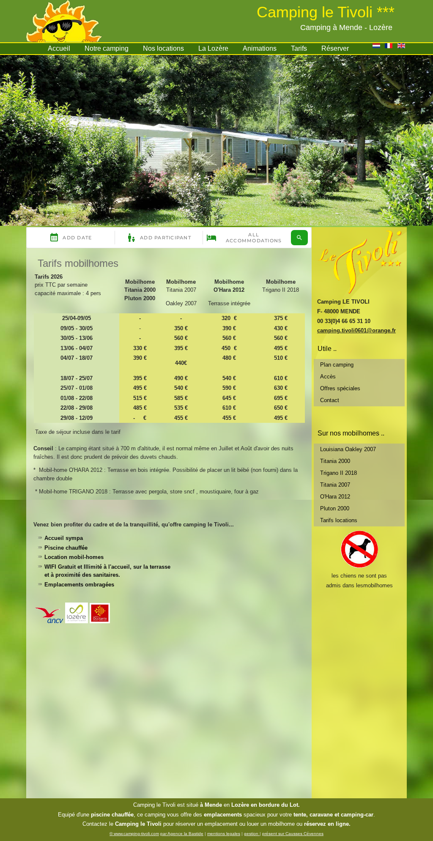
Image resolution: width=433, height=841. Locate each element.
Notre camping (107, 48)
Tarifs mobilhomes (78, 263)
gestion (252, 833)
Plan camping (337, 365)
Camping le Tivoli (154, 805)
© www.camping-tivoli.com (134, 833)
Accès (328, 376)
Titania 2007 (335, 485)
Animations (260, 48)
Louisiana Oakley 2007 (348, 449)
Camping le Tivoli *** (326, 12)
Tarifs (299, 48)
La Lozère (213, 48)
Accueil (59, 48)
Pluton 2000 (334, 508)
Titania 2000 (335, 461)
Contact (329, 400)
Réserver (335, 48)
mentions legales (223, 833)
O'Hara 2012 (335, 496)
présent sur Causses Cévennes (292, 833)
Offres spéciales (340, 388)
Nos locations (163, 48)
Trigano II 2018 (338, 473)
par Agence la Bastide (181, 833)
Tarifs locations (338, 520)
